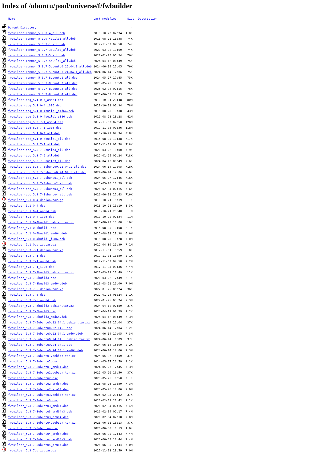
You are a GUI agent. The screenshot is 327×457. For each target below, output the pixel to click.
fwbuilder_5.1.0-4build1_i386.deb (36, 239)
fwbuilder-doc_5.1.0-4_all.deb (34, 133)
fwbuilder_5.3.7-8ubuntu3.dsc (33, 400)
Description (147, 18)
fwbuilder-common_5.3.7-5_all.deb (36, 55)
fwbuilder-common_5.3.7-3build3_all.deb (42, 49)
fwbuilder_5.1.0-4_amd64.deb (32, 211)
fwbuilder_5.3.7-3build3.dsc (32, 278)
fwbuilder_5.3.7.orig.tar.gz (32, 450)
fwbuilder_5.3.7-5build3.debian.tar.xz (41, 305)
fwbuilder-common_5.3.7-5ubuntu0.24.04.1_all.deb (50, 72)
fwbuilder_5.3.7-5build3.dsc (32, 311)
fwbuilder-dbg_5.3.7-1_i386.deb (34, 127)
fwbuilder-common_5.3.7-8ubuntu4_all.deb (42, 94)
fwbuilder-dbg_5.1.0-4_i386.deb (34, 105)
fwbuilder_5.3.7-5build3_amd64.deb (37, 317)
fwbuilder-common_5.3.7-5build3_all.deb (42, 61)
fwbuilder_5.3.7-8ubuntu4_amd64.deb (38, 433)
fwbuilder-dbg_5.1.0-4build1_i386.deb (40, 116)
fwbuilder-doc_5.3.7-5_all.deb (34, 155)
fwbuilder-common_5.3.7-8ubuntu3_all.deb (42, 88)
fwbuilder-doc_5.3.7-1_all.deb (34, 144)
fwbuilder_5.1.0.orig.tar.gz (32, 244)
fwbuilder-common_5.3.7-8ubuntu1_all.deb (42, 77)
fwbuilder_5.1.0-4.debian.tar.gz (35, 200)
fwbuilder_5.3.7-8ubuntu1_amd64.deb (38, 367)
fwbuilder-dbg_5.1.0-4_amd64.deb (35, 100)
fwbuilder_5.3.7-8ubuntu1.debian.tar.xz (42, 355)
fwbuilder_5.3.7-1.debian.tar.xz (35, 250)
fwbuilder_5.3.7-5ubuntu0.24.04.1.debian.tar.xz (49, 339)
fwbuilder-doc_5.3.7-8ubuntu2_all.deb (40, 183)
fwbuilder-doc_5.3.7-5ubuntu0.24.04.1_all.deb (47, 172)
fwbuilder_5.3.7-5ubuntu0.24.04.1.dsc (40, 344)
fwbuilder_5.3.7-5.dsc (26, 294)
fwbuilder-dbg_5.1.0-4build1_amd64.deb (41, 111)
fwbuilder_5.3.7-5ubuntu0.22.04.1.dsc (40, 328)
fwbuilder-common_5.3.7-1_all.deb (36, 44)
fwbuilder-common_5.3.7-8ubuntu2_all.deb (42, 83)
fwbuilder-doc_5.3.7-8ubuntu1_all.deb (40, 177)
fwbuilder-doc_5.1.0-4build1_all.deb (39, 138)
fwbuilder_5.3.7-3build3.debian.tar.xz (41, 272)
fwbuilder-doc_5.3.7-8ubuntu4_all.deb (40, 194)
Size (130, 18)
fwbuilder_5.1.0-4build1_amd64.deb (37, 233)
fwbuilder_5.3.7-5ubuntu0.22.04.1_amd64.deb (45, 333)
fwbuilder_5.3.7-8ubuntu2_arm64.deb (38, 389)
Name (11, 18)
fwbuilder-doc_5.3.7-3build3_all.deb (39, 150)
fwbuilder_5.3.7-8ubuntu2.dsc (33, 378)
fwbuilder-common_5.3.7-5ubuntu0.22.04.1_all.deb (50, 66)
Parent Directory (22, 27)
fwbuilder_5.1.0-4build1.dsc (32, 228)
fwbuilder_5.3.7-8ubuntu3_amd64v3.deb (40, 411)
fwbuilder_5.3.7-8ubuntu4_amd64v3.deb (40, 439)
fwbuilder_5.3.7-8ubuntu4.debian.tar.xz (42, 422)
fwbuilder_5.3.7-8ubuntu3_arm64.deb (38, 417)
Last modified (105, 18)
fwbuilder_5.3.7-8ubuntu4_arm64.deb (38, 445)
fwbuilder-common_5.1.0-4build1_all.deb (42, 38)
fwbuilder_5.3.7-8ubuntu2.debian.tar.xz (42, 372)
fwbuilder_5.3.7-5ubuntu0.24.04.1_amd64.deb (45, 350)
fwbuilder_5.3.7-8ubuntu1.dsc (33, 361)
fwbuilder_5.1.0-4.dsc (26, 205)
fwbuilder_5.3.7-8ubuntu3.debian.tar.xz (42, 394)
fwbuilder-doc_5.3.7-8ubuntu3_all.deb (40, 189)
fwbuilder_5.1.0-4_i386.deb (31, 216)
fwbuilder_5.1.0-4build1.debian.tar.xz (41, 222)
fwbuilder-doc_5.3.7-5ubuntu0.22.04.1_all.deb (47, 166)
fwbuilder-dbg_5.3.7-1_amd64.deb (35, 122)
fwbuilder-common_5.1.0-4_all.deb (36, 33)
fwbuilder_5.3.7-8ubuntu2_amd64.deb (38, 383)
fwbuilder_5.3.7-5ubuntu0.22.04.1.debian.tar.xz (49, 322)
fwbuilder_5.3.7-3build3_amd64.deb (37, 283)
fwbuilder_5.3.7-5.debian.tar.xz (35, 289)
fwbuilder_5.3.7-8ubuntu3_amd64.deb (38, 406)
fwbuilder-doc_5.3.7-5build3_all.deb (39, 161)
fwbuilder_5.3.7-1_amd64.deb (32, 261)
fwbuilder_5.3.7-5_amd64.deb (32, 300)
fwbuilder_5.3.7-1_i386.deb (31, 266)
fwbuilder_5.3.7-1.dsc (26, 255)
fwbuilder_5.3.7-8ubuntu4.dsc (33, 428)
